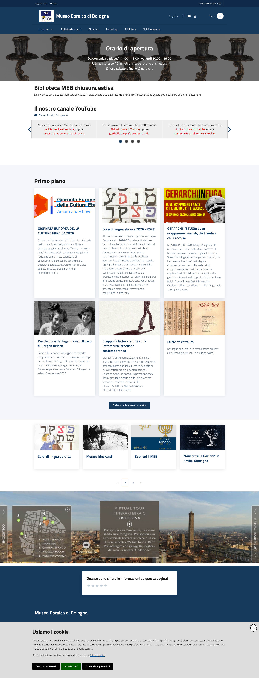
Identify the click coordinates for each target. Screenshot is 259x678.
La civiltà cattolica (180, 341)
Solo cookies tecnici (46, 666)
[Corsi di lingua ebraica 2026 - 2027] (129, 205)
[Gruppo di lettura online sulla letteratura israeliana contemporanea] (129, 318)
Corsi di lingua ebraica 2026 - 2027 (129, 229)
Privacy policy (97, 655)
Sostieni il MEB (146, 456)
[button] (220, 16)
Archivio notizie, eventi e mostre (129, 405)
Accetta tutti (70, 666)
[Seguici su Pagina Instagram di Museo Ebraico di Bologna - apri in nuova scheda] (194, 16)
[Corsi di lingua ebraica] (56, 437)
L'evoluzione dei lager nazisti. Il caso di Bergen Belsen (65, 343)
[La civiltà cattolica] (194, 318)
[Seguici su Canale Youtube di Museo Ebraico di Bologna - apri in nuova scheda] (188, 16)
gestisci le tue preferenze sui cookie (64, 133)
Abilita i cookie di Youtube (59, 129)
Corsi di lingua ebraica (54, 456)
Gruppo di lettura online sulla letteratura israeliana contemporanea (124, 346)
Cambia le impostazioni (98, 666)
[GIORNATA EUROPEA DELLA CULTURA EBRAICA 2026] (64, 205)
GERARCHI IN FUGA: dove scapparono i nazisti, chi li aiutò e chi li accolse (192, 233)
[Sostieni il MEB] (153, 437)
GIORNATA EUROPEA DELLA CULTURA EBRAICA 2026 (58, 231)
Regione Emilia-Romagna (46, 3)
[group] (64, 129)
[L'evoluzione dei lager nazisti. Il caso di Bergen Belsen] (64, 318)
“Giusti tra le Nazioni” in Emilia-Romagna (201, 458)
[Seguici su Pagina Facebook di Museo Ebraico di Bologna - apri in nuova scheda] (182, 16)
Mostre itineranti (99, 456)
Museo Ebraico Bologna (52, 115)
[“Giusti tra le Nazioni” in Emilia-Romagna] (202, 437)
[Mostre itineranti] (105, 437)
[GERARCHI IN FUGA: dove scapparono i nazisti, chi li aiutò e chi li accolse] (194, 205)
